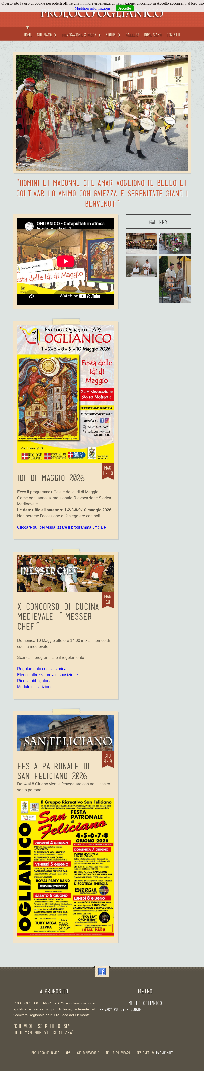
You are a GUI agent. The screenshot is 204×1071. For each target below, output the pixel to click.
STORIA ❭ (113, 35)
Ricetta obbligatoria (34, 681)
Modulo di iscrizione (34, 687)
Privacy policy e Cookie (120, 1009)
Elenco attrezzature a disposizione (47, 675)
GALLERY (132, 35)
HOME (28, 35)
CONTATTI (173, 35)
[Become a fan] (102, 972)
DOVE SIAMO (152, 35)
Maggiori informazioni (92, 8)
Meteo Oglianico (145, 1003)
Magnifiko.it (164, 1053)
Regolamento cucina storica (41, 669)
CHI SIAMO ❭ (47, 35)
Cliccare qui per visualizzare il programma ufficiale (61, 527)
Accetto (124, 8)
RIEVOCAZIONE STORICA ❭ (81, 35)
